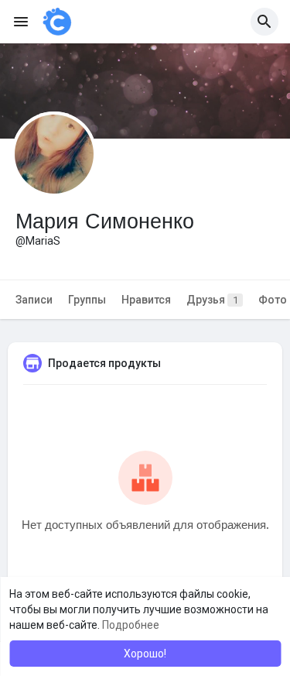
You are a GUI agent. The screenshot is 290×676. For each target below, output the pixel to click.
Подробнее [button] (130, 625)
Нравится (146, 299)
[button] (264, 22)
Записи (34, 299)
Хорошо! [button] (145, 653)
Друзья (212, 299)
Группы (87, 299)
